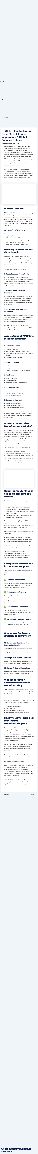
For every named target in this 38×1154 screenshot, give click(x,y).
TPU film (6, 213)
